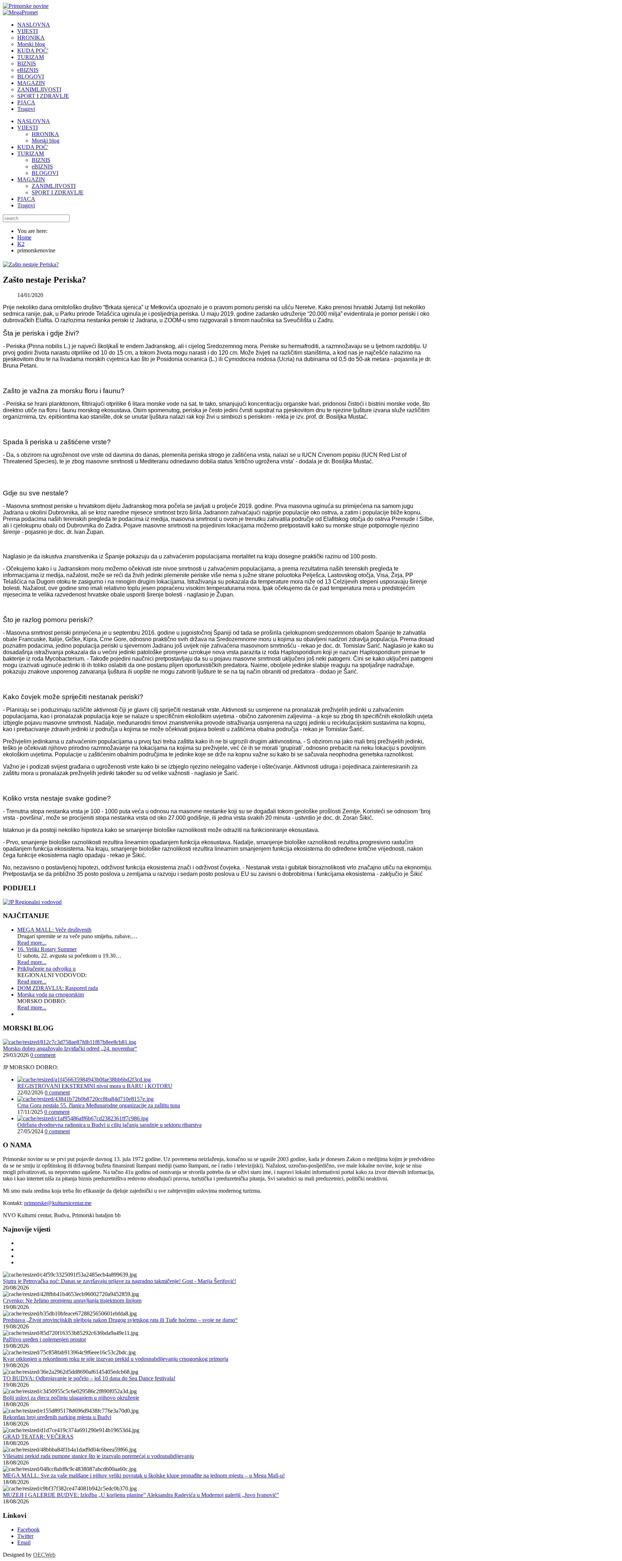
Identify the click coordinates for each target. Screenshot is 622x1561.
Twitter (25, 1536)
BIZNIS (41, 160)
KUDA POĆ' (32, 147)
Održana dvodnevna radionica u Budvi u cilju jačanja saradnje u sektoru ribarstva (109, 1125)
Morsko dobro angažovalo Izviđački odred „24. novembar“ (70, 1048)
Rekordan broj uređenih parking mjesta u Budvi (57, 1417)
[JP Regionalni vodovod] (32, 902)
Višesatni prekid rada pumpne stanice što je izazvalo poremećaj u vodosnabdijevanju (98, 1456)
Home (24, 237)
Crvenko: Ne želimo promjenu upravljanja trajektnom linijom (72, 1300)
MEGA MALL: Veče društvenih (54, 930)
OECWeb (44, 1555)
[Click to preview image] (31, 264)
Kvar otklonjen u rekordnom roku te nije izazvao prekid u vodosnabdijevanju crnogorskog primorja (115, 1359)
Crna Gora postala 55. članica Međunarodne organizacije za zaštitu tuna (98, 1105)
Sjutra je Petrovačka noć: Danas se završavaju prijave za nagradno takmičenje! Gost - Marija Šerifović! (119, 1281)
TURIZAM (30, 153)
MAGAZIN (31, 179)
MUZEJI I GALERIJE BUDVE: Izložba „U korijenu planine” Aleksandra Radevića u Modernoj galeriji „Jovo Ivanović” (141, 1495)
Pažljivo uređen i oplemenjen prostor (44, 1339)
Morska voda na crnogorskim (50, 994)
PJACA (26, 199)
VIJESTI (27, 128)
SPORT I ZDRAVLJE (58, 192)
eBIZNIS (42, 166)
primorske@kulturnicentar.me (57, 1203)
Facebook (28, 1529)
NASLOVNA (33, 121)
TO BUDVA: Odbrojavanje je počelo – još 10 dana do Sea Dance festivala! (89, 1378)
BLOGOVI (45, 173)
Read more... (31, 943)
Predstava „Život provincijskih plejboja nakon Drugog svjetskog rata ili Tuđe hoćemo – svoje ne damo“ (120, 1320)
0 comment (42, 1055)
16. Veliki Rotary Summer (47, 949)
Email (24, 1542)
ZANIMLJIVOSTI (54, 186)
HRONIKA (45, 134)
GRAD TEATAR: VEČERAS (38, 1437)
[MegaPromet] (20, 12)
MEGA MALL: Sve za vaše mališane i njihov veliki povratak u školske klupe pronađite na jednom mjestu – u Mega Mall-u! (144, 1475)
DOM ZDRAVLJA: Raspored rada (57, 988)
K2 (20, 244)
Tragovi (26, 205)
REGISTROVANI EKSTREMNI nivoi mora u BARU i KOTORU (94, 1086)
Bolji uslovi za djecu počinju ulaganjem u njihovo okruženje (71, 1398)
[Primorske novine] (26, 6)
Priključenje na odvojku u (46, 969)
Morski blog (45, 141)
